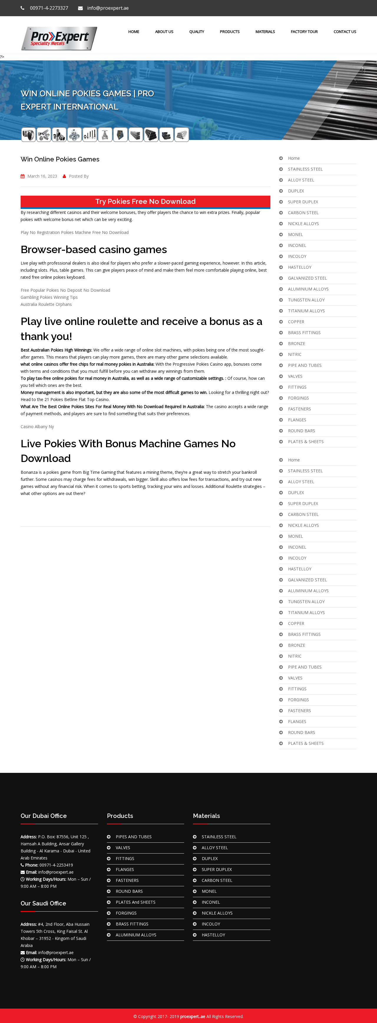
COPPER (296, 321)
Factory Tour (304, 31)
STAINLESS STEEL (305, 169)
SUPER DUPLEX (303, 201)
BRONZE (296, 343)
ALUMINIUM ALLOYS (308, 289)
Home (133, 31)
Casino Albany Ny (37, 426)
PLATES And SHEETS (136, 902)
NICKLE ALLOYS (303, 223)
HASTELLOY (299, 267)
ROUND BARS (301, 430)
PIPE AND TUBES (305, 365)
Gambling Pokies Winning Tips (49, 297)
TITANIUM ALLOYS (306, 311)
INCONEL (297, 245)
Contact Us (345, 31)
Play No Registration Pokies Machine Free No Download (75, 232)
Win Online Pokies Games (60, 159)
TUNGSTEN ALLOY (306, 300)
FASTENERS (299, 409)
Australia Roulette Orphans (46, 304)
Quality (196, 31)
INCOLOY (297, 256)
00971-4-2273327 (48, 8)
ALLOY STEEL (301, 180)
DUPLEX (296, 191)
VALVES (295, 376)
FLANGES (297, 420)
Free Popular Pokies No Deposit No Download (65, 290)
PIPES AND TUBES (134, 836)
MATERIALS (265, 31)
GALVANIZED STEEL (307, 278)
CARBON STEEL (303, 212)
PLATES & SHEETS (306, 441)
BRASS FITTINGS (304, 332)
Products (230, 31)
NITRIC (295, 354)
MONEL (295, 234)
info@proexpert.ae (108, 8)
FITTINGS (297, 387)
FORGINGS (298, 398)
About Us (164, 31)
